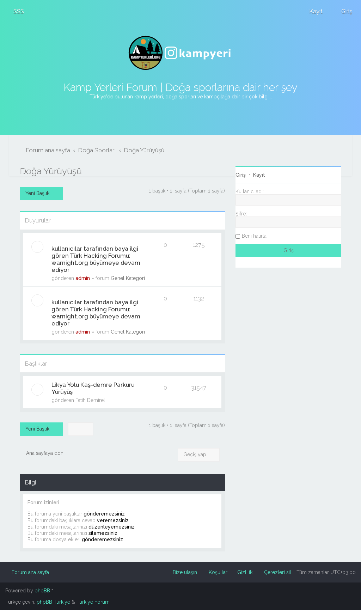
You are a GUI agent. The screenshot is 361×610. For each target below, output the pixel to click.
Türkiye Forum (93, 602)
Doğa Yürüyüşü (51, 171)
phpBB (42, 590)
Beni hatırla (254, 236)
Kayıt (259, 175)
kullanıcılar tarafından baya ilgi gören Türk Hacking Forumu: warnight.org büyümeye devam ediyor (95, 259)
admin (82, 278)
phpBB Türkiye (53, 602)
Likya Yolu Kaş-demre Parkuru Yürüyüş (92, 388)
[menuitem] (15, 11)
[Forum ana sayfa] (180, 53)
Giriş (240, 175)
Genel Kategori (128, 278)
